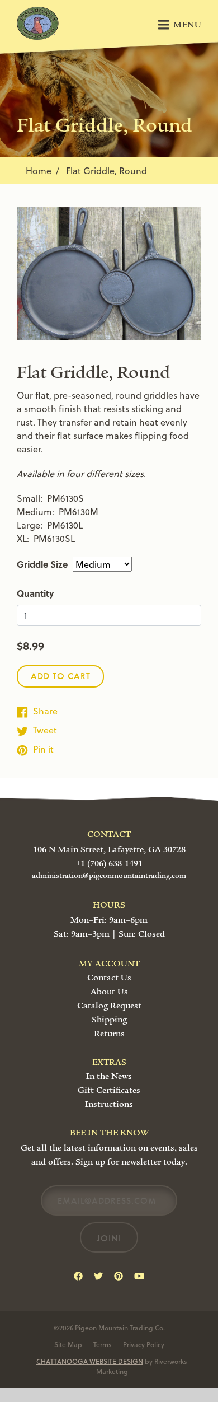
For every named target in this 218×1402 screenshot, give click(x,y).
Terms (102, 1344)
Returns (109, 1034)
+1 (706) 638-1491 (109, 863)
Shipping (109, 1020)
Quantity (35, 593)
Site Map (68, 1344)
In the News (109, 1076)
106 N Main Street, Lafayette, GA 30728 (109, 849)
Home (38, 170)
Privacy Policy (143, 1344)
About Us (109, 992)
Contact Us (109, 978)
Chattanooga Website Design (89, 1361)
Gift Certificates (109, 1090)
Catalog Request (109, 1006)
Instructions (109, 1104)
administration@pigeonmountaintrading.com (109, 875)
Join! (109, 1238)
